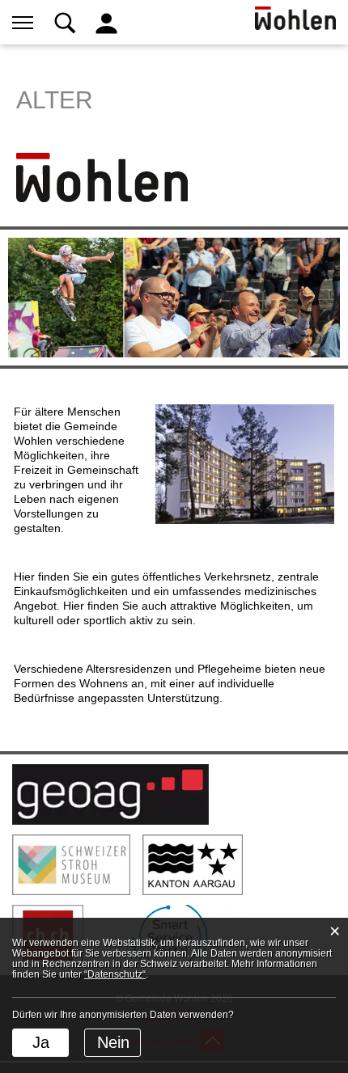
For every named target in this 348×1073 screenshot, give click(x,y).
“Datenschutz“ (115, 974)
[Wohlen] (102, 176)
